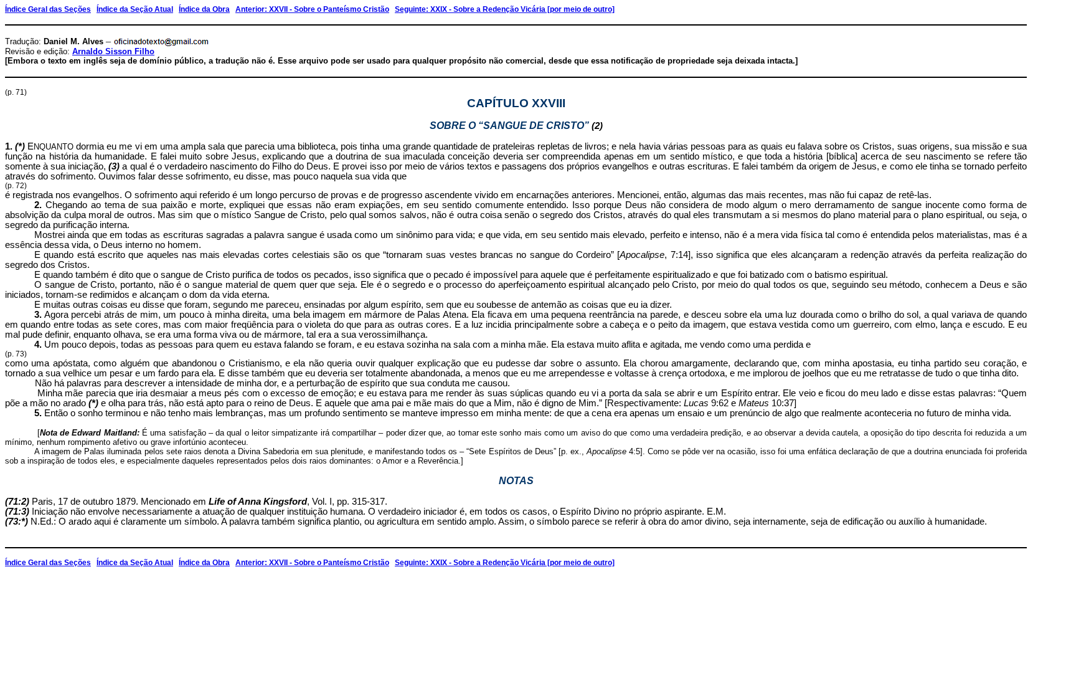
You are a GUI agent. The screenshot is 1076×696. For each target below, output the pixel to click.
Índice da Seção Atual (135, 9)
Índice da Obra (204, 9)
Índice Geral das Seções (48, 9)
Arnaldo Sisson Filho (113, 51)
